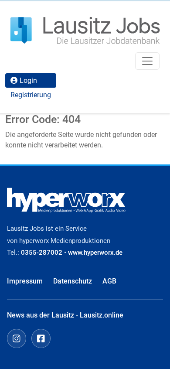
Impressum (25, 281)
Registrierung (30, 95)
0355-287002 (41, 252)
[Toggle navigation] (147, 61)
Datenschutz (72, 281)
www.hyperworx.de (95, 252)
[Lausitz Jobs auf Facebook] (41, 338)
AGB (109, 281)
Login (28, 80)
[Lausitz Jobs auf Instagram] (16, 338)
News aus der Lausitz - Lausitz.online (65, 315)
